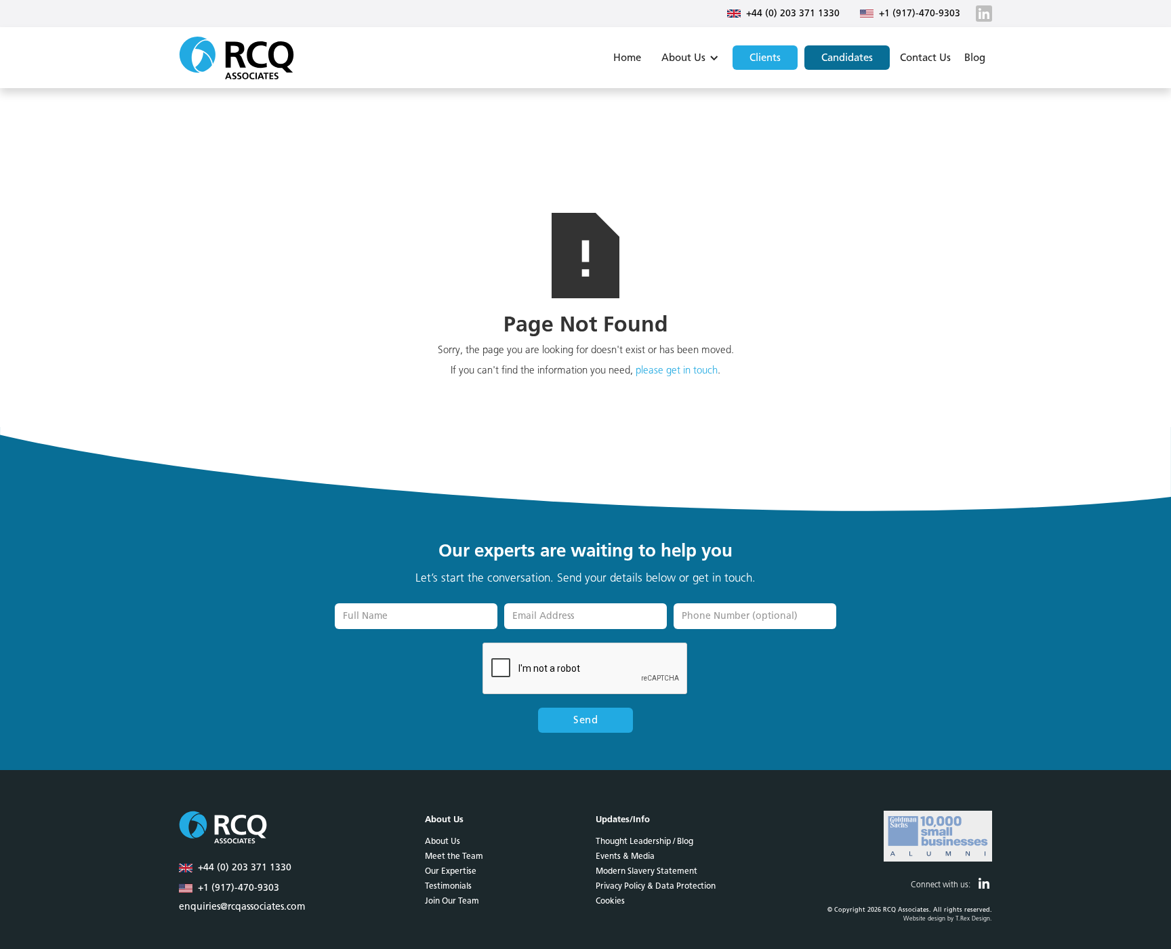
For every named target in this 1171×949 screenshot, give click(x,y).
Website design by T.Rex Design (946, 918)
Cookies (610, 901)
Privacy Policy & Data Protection (656, 886)
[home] (236, 57)
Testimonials (448, 886)
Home (627, 58)
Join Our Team (452, 901)
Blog (974, 58)
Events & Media (625, 856)
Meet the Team (454, 856)
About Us (442, 841)
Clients (765, 58)
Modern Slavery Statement (646, 871)
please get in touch (677, 370)
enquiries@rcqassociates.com (242, 907)
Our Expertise (450, 871)
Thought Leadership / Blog (644, 841)
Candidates (847, 58)
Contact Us (925, 58)
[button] (688, 57)
